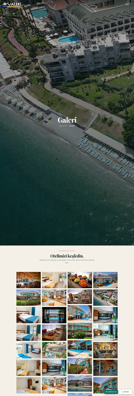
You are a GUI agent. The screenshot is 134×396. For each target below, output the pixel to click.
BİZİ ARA (126, 392)
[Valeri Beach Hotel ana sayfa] (12, 4)
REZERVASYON (112, 392)
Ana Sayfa (63, 126)
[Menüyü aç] (127, 5)
